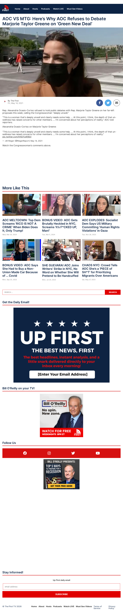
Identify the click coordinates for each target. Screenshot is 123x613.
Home (17, 9)
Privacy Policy (112, 607)
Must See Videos (75, 9)
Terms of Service (98, 607)
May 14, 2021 (36, 141)
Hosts (35, 9)
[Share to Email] (116, 102)
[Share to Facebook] (99, 102)
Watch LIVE (58, 9)
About (26, 9)
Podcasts (45, 9)
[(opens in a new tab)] (25, 453)
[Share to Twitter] (108, 102)
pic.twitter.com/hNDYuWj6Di (16, 137)
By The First (13, 100)
